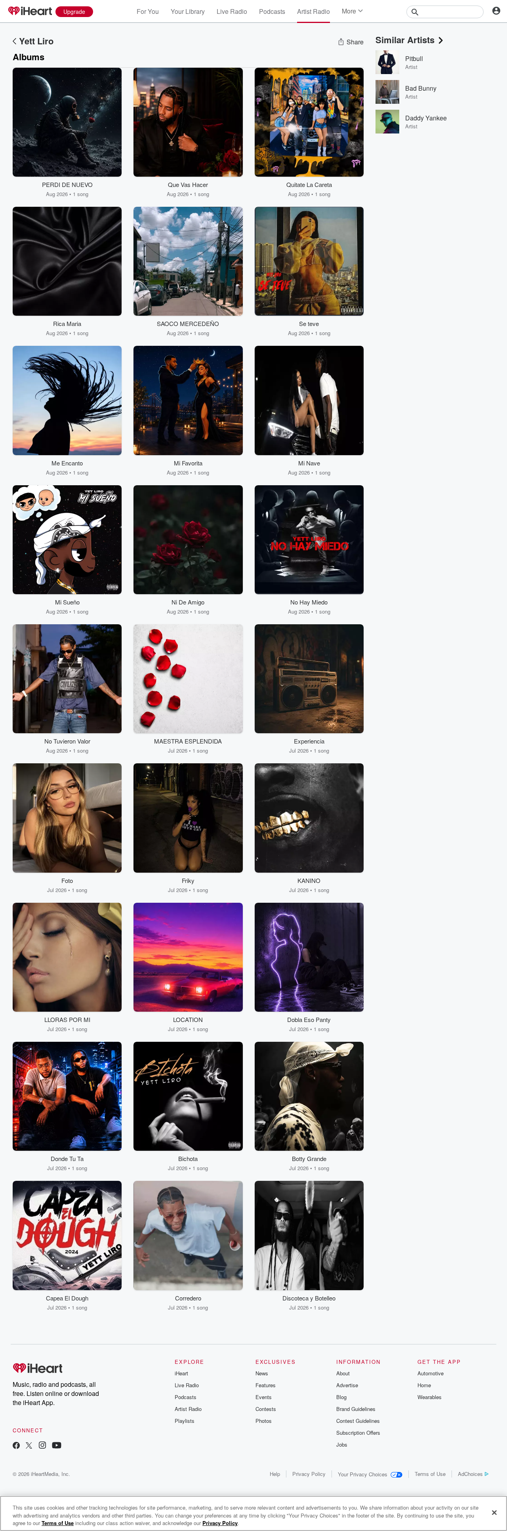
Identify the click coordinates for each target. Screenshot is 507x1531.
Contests (265, 1409)
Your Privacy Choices (362, 1474)
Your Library (188, 11)
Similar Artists (405, 39)
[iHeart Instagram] (42, 1446)
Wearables (429, 1397)
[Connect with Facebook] (16, 1446)
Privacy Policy (309, 1474)
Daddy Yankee (426, 117)
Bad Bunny (420, 88)
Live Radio (232, 11)
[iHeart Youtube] (56, 1446)
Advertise (347, 1385)
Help (275, 1474)
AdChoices (470, 1474)
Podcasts (272, 11)
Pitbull (414, 58)
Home (424, 1385)
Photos (263, 1420)
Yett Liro (36, 40)
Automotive (430, 1373)
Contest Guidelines (358, 1420)
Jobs (341, 1444)
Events (263, 1397)
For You (148, 11)
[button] (110, 186)
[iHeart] (29, 11)
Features (265, 1385)
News (261, 1373)
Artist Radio (313, 11)
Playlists (184, 1420)
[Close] (494, 1512)
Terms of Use (430, 1474)
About (343, 1373)
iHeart (181, 1373)
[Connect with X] (29, 1446)
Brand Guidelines (355, 1409)
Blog (341, 1397)
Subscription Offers (358, 1432)
